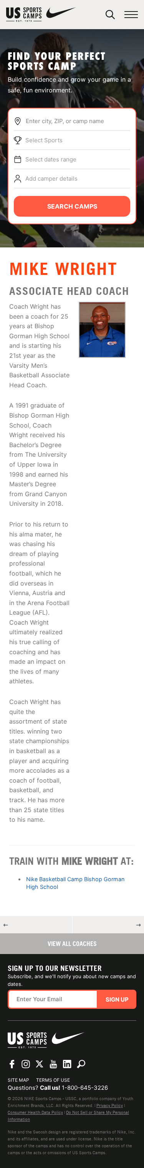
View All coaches (72, 944)
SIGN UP (117, 999)
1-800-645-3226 (85, 1087)
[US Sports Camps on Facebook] (12, 1064)
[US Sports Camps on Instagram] (26, 1064)
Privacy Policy (109, 1105)
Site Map (18, 1080)
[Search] (110, 14)
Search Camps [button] (72, 206)
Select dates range (50, 159)
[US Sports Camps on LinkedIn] (67, 1064)
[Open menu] (131, 14)
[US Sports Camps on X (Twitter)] (39, 1064)
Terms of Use (53, 1080)
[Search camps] (81, 1064)
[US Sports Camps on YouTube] (53, 1064)
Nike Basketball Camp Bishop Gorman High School (75, 883)
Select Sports (44, 140)
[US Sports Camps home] (41, 14)
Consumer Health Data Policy (35, 1112)
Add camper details (51, 178)
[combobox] (77, 121)
